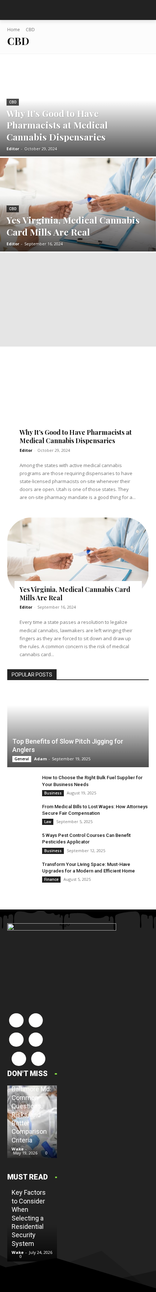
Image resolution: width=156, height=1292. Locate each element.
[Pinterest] (36, 1040)
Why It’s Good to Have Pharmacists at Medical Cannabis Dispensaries (76, 436)
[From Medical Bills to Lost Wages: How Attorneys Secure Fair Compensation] (21, 814)
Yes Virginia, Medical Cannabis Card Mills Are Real (75, 593)
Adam (40, 758)
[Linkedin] (16, 1040)
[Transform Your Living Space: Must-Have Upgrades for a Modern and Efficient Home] (21, 871)
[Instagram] (36, 1020)
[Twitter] (38, 1059)
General (22, 758)
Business (53, 793)
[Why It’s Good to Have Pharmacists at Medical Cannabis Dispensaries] (78, 109)
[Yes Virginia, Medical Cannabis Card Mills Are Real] (78, 205)
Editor (26, 450)
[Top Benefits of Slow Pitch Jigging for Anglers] (78, 729)
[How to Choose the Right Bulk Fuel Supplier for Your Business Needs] (21, 785)
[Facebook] (16, 1020)
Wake (18, 1149)
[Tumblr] (19, 1059)
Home (13, 29)
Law (47, 821)
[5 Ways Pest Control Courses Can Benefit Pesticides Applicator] (21, 842)
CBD (12, 102)
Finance (51, 879)
